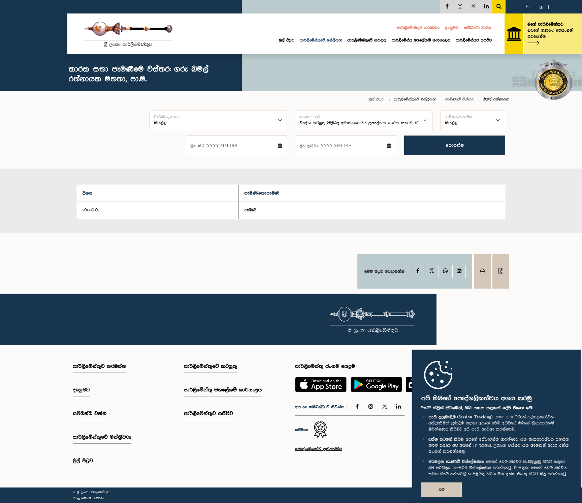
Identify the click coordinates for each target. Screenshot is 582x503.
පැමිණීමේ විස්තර (459, 99)
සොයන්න (455, 145)
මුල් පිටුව (286, 40)
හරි (442, 489)
